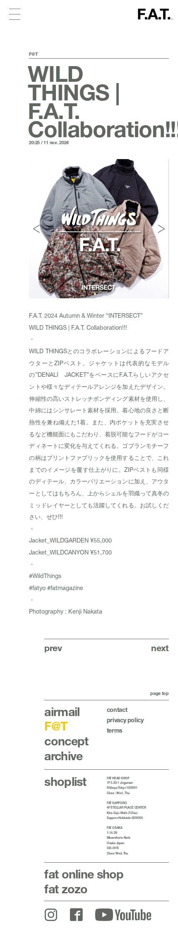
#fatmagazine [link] (65, 587)
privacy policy (125, 719)
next (160, 647)
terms (115, 730)
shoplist (65, 781)
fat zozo (65, 889)
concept (66, 741)
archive (63, 756)
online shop (83, 874)
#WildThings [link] (45, 575)
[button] (37, 228)
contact (117, 709)
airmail (61, 711)
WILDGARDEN (69, 540)
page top (159, 693)
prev (53, 647)
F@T (55, 726)
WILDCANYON (69, 552)
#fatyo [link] (37, 587)
